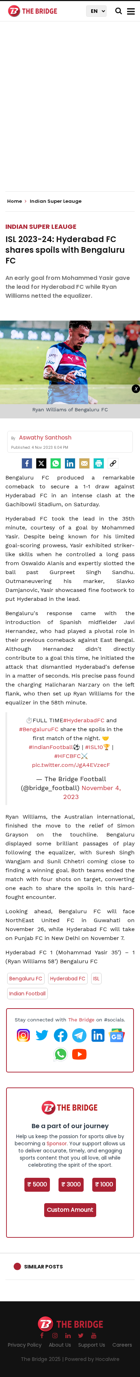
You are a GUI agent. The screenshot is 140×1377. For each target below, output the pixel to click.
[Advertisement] (70, 112)
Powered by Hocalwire (92, 1359)
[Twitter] (41, 463)
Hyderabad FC (67, 978)
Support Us (91, 1344)
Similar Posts (43, 1266)
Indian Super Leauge (40, 226)
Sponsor (57, 1143)
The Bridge (81, 1019)
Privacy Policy (25, 1344)
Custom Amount (70, 1210)
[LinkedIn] (70, 463)
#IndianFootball (51, 747)
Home (15, 201)
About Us (60, 1344)
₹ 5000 (37, 1184)
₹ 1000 (104, 1184)
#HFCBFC (67, 756)
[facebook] (27, 463)
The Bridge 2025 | (43, 1359)
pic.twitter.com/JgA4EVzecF (71, 765)
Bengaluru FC (25, 978)
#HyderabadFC (83, 720)
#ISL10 (94, 747)
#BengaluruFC (39, 729)
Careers (122, 1344)
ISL (96, 978)
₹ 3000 (71, 1184)
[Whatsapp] (55, 463)
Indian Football (27, 993)
